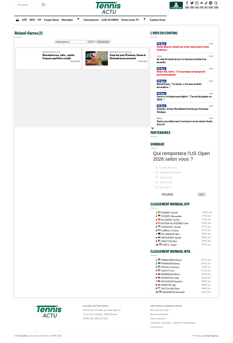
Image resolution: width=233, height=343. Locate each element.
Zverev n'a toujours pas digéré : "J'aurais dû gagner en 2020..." (185, 96)
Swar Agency (211, 335)
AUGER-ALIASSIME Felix (174, 223)
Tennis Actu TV (130, 20)
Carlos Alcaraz (168, 167)
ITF (39, 20)
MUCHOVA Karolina (172, 281)
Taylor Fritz (166, 177)
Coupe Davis (51, 20)
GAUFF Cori (167, 270)
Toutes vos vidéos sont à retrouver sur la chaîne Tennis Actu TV (185, 121)
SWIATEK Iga (168, 285)
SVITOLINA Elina (170, 288)
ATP (24, 20)
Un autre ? (165, 187)
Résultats (67, 20)
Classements (91, 20)
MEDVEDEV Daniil (171, 237)
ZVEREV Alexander (171, 216)
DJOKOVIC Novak (171, 227)
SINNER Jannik (169, 212)
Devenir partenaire (159, 314)
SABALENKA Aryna (171, 260)
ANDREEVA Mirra (170, 274)
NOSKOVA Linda (170, 277)
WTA (32, 20)
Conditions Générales (160, 323)
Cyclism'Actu (157, 20)
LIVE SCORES (110, 20)
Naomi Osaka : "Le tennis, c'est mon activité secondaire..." (185, 84)
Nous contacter (157, 318)
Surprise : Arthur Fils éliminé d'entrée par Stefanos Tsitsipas (185, 109)
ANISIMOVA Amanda (173, 292)
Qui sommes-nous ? (160, 310)
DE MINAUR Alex (170, 234)
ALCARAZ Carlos (170, 219)
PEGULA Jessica (170, 267)
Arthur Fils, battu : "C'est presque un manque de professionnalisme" (185, 71)
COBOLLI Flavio (170, 230)
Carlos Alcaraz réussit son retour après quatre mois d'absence (185, 46)
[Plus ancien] (152, 128)
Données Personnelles (184, 323)
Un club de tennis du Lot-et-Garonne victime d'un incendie (185, 59)
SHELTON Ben (169, 241)
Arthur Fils (165, 182)
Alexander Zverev (170, 172)
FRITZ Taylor (170, 244)
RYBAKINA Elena (170, 263)
